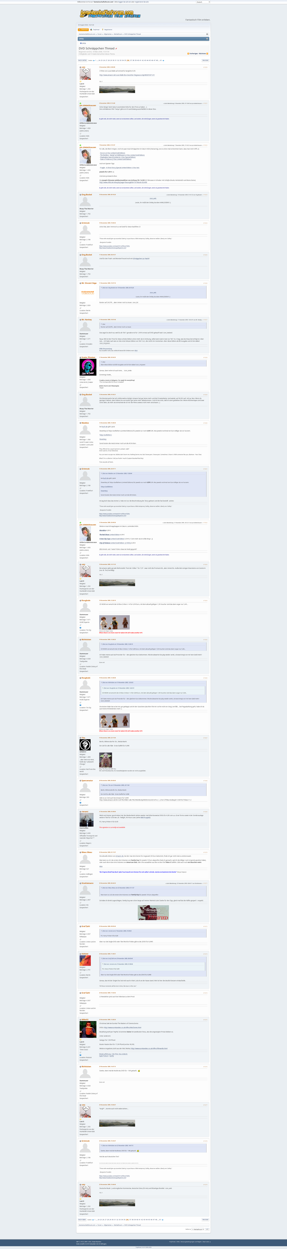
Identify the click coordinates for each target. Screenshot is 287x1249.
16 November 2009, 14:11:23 (107, 564)
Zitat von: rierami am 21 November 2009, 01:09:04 (116, 931)
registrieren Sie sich (142, 2)
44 (147, 60)
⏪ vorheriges (192, 54)
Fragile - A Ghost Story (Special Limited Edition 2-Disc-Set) (119, 168)
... (97, 60)
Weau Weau (87, 852)
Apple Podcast (103, 1056)
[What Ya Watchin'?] (80, 802)
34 (123, 60)
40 (138, 60)
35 (125, 60)
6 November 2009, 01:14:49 (107, 103)
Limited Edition (109, 535)
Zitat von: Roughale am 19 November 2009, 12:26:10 (117, 644)
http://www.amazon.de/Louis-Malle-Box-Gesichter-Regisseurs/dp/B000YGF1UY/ (127, 75)
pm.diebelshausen (88, 105)
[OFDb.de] (80, 1055)
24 (99, 60)
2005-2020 (148, 1247)
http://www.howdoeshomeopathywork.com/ (112, 248)
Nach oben (82, 1220)
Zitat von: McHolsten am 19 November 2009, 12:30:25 (117, 682)
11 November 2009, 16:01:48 (107, 319)
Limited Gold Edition (111, 539)
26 (104, 60)
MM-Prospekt (145, 817)
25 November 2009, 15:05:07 (107, 1105)
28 (109, 60)
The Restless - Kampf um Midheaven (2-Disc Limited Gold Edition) (122, 155)
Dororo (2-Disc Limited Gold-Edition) (112, 153)
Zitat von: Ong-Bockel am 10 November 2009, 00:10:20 (118, 288)
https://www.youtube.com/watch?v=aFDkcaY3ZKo (114, 246)
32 (118, 60)
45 (150, 60)
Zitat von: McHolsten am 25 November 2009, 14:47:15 (117, 1145)
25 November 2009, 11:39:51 (107, 954)
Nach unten (82, 60)
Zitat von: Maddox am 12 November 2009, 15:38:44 (117, 473)
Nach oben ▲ (207, 1242)
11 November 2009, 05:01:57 (107, 255)
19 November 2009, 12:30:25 (107, 639)
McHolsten (86, 639)
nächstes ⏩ (203, 54)
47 (154, 60)
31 (116, 60)
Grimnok (86, 223)
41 (140, 60)
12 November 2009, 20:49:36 (107, 522)
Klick (136, 351)
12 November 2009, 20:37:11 (107, 469)
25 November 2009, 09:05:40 (107, 926)
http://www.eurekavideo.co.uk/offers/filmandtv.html (149, 1048)
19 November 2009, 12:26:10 (107, 600)
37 (131, 60)
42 (143, 60)
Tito (83, 738)
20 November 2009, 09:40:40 (107, 780)
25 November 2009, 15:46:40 (107, 1184)
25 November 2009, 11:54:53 (107, 993)
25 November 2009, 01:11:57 (107, 852)
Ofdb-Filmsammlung (105, 349)
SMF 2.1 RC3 (80, 1241)
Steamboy (102, 439)
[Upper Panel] (207, 34)
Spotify (112, 1056)
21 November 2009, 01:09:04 (107, 811)
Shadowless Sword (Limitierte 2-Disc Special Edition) (117, 157)
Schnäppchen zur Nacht (141, 259)
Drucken (205, 60)
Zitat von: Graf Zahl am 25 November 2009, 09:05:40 (117, 958)
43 (145, 60)
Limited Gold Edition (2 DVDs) (115, 543)
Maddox (85, 423)
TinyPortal (172, 1242)
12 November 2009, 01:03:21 (107, 394)
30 (113, 60)
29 (111, 60)
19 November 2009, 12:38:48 (107, 678)
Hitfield (85, 954)
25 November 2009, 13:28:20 (107, 1019)
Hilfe (178, 1242)
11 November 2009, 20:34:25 (107, 357)
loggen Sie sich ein (124, 2)
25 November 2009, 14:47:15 (107, 1066)
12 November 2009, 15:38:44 (107, 423)
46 (152, 60)
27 (106, 60)
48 (157, 60)
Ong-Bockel (87, 194)
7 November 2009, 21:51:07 (107, 145)
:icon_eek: (153, 198)
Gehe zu (188, 1229)
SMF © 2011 (88, 1241)
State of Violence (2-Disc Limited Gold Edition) (115, 159)
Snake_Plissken (88, 357)
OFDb (84, 43)
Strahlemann (87, 883)
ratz (83, 67)
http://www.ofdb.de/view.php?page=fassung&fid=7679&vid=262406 (123, 182)
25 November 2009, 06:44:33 (107, 883)
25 (102, 60)
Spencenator (87, 780)
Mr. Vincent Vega (89, 283)
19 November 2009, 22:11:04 (107, 738)
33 (120, 60)
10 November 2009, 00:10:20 (107, 194)
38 (133, 60)
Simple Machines (96, 1241)
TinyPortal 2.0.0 (140, 1247)
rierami (85, 811)
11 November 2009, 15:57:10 (107, 283)
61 (161, 60)
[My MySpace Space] (80, 627)
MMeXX (85, 1019)
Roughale (86, 600)
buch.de (105, 427)
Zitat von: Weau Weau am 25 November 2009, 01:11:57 (118, 888)
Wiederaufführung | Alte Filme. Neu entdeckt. (113, 1054)
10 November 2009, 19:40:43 (107, 223)
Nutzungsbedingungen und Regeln (191, 1242)
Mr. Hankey (87, 319)
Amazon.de (120, 856)
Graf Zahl (86, 926)
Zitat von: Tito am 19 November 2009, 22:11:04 (115, 785)
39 (136, 60)
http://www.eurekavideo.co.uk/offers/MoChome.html (122, 1028)
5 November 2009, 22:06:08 (107, 67)
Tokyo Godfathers (105, 435)
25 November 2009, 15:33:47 (107, 1141)
